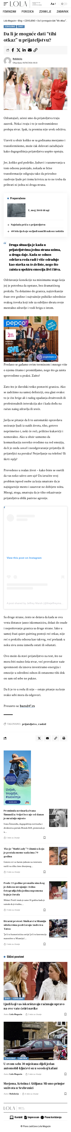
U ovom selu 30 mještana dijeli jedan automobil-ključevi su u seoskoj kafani (30, 1066)
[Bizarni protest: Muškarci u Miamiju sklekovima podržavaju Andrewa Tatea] (58, 928)
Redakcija (17, 58)
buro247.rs (27, 706)
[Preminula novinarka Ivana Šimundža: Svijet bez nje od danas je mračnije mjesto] (58, 818)
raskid (42, 724)
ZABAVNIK (22, 1058)
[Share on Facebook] (12, 50)
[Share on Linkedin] (24, 50)
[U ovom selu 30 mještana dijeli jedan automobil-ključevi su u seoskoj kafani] (35, 1041)
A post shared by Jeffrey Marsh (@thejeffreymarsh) (36, 603)
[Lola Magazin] (26, 4)
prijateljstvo (29, 724)
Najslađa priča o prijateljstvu (28, 224)
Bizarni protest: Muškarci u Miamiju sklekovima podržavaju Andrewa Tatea (25, 925)
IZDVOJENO (10, 27)
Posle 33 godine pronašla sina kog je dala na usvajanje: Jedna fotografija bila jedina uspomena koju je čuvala (24, 888)
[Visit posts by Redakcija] (7, 61)
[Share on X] (18, 50)
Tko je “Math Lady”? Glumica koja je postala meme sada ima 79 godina (24, 852)
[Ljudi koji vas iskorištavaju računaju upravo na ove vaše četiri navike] (35, 981)
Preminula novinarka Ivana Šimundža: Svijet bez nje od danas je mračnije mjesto (24, 814)
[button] (7, 4)
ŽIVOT (20, 27)
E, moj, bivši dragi (38, 210)
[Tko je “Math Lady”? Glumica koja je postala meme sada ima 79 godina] (58, 856)
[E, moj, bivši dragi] (16, 210)
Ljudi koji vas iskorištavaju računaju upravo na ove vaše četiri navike (34, 1006)
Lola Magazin (15, 1014)
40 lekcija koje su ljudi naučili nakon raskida (37, 231)
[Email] (29, 50)
